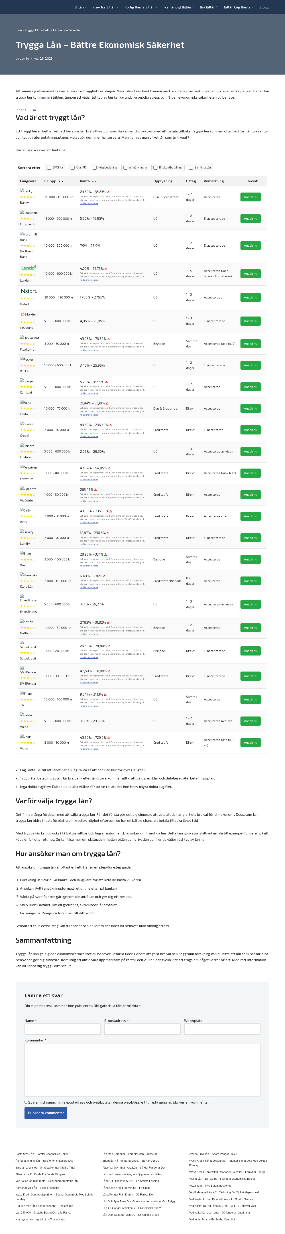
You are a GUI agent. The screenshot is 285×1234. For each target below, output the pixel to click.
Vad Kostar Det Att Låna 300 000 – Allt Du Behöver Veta (222, 1206)
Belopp (50, 181)
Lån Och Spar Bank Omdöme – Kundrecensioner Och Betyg (138, 1201)
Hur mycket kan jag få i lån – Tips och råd (40, 1219)
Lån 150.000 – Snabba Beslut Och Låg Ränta (43, 1212)
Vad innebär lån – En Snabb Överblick (212, 1219)
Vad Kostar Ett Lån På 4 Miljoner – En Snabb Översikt (221, 1199)
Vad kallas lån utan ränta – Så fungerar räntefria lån (47, 1181)
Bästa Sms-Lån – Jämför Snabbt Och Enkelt (42, 1154)
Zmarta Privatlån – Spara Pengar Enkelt (213, 1154)
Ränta (85, 181)
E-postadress (116, 1020)
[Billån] (29, 7)
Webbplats (193, 1020)
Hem (19, 30)
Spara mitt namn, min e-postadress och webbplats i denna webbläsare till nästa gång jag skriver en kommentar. (119, 1102)
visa (33, 110)
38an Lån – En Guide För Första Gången (40, 1174)
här (203, 839)
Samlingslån (203, 167)
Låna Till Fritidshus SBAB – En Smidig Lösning (130, 1181)
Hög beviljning (107, 167)
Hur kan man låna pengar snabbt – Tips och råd (44, 1206)
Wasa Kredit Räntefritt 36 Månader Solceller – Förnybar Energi (227, 1172)
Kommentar (35, 1040)
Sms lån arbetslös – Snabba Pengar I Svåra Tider (45, 1167)
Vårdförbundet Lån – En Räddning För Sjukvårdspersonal (224, 1192)
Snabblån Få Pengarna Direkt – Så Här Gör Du (130, 1160)
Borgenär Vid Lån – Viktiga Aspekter (37, 1187)
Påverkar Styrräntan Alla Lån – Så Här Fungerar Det (133, 1167)
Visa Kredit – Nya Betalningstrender (210, 1185)
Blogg (264, 7)
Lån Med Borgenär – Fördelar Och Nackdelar (129, 1154)
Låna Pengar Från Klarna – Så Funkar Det (127, 1194)
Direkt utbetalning (171, 167)
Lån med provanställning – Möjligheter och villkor (132, 1174)
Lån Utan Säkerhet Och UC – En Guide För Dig (130, 1214)
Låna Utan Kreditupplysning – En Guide (126, 1187)
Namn (30, 1020)
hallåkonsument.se (89, 203)
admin (24, 58)
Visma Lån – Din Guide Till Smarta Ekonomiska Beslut (222, 1178)
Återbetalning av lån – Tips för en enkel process (44, 1160)
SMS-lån (58, 167)
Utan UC (81, 167)
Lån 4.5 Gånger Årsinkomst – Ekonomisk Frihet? (131, 1208)
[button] (85, 7)
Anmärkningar (138, 167)
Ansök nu (250, 197)
